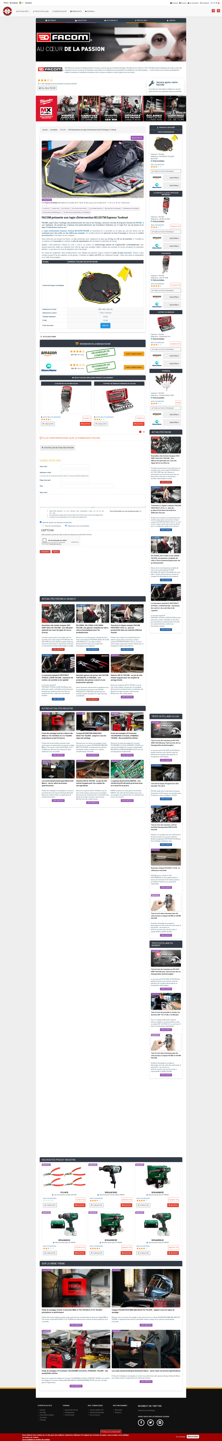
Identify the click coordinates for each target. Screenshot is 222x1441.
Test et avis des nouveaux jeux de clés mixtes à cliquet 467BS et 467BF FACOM (166, 915)
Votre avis (44, 492)
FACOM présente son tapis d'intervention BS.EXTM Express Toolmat (92, 130)
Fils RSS (43, 1412)
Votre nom (43, 466)
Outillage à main (49, 337)
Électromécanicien (96, 208)
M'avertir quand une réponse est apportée (57, 522)
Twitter (150, 1422)
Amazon (105, 325)
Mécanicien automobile (113, 208)
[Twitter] (214, 3)
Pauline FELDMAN (51, 203)
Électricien (65, 208)
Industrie (82, 20)
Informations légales (47, 1415)
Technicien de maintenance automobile (76, 212)
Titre (41, 486)
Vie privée (43, 1417)
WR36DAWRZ (157, 1192)
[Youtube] (219, 3)
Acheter (86, 424)
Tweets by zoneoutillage (146, 1410)
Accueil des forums (71, 1410)
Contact (42, 1410)
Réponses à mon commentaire (78, 526)
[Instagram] (216, 3)
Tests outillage (41, 11)
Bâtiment (51, 20)
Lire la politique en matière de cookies (36, 1439)
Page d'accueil (45, 480)
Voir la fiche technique (164, 171)
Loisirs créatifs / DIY (97, 1410)
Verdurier (118, 1412)
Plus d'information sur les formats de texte (124, 511)
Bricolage (142, 20)
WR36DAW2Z (64, 1240)
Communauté (69, 1415)
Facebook (141, 1422)
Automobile (112, 20)
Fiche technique (158, 161)
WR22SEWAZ (111, 1192)
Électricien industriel (79, 208)
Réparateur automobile (131, 208)
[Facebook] (212, 3)
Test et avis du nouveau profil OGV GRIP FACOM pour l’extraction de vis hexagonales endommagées (166, 742)
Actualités (23, 11)
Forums (90, 11)
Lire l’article (58, 649)
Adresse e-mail (45, 472)
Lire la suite (166, 482)
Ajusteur (46, 208)
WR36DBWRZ (111, 1240)
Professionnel (69, 1412)
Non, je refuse (193, 1436)
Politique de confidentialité (111, 1432)
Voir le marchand (133, 354)
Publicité (43, 1420)
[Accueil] (7, 11)
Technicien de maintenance (52, 212)
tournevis (128, 253)
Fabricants (77, 11)
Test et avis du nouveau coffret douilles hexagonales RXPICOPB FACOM (164, 827)
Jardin (172, 20)
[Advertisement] (93, 576)
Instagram (160, 1422)
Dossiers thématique (97, 1412)
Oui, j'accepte (180, 1436)
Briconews (118, 1410)
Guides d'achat (60, 11)
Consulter (48, 424)
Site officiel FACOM (48, 88)
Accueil (44, 130)
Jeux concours (95, 1415)
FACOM (139, 223)
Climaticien (55, 208)
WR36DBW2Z (157, 1240)
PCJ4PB (64, 1192)
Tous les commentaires (53, 526)
